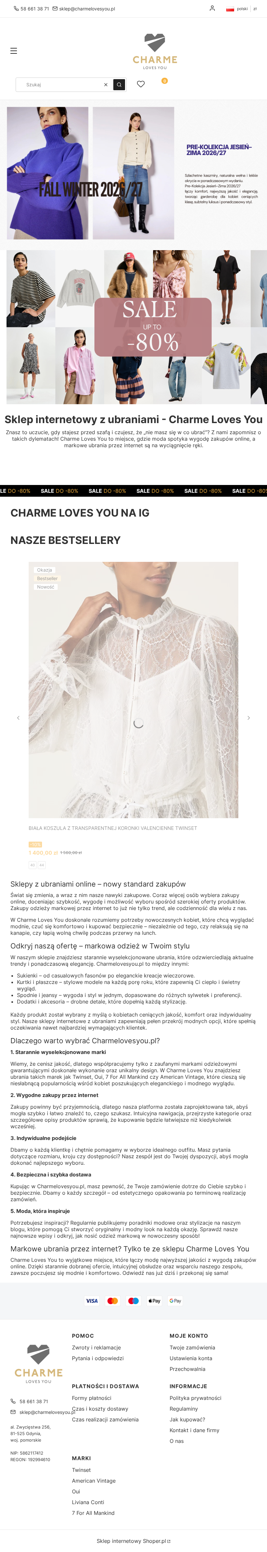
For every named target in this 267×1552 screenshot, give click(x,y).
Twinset (81, 1470)
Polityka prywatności (195, 1398)
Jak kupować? (187, 1419)
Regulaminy (184, 1408)
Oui (76, 1491)
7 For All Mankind (93, 1513)
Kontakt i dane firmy (194, 1430)
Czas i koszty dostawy (100, 1408)
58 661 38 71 (35, 8)
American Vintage (94, 1480)
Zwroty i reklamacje (96, 1347)
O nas (177, 1441)
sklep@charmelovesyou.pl (87, 8)
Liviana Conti (88, 1502)
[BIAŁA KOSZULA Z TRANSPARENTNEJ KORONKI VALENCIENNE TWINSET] (133, 690)
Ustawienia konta (191, 1358)
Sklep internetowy (131, 1541)
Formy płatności (91, 1398)
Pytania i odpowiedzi (98, 1358)
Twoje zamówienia (192, 1347)
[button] (13, 51)
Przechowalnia (187, 1369)
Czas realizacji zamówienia (105, 1419)
